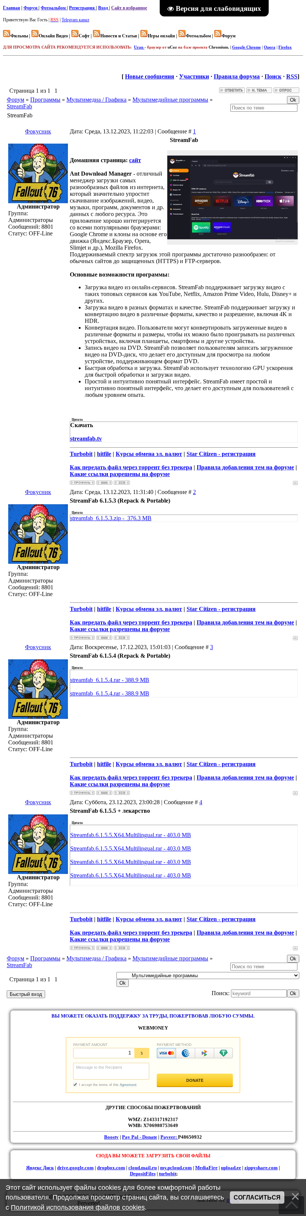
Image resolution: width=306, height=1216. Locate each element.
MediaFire (206, 1167)
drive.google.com (75, 1167)
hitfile (104, 454)
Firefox (285, 47)
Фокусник (38, 131)
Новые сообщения (149, 76)
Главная (11, 7)
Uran (139, 47)
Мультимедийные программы (170, 99)
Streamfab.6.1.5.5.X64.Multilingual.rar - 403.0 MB (130, 835)
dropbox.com (111, 1167)
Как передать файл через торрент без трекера (131, 467)
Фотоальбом (54, 7)
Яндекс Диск (40, 1167)
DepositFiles (143, 1173)
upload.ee (231, 1167)
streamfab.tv (86, 438)
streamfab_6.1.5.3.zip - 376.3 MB (111, 518)
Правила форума (237, 76)
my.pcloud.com (176, 1167)
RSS (291, 76)
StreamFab (19, 106)
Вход (103, 7)
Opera (269, 47)
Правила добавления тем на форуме (245, 467)
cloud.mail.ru (142, 1167)
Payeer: (169, 1137)
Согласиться (257, 1197)
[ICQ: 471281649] (122, 483)
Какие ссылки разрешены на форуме (120, 474)
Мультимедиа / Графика (96, 99)
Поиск (273, 76)
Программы (45, 99)
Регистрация (82, 7)
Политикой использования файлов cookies (78, 1207)
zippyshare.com (261, 1167)
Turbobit (81, 454)
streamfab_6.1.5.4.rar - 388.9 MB (109, 680)
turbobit (167, 1173)
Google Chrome (246, 47)
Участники (194, 76)
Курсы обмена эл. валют (149, 454)
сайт (135, 160)
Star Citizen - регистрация (221, 454)
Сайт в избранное (129, 7)
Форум (31, 7)
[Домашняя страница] (104, 483)
